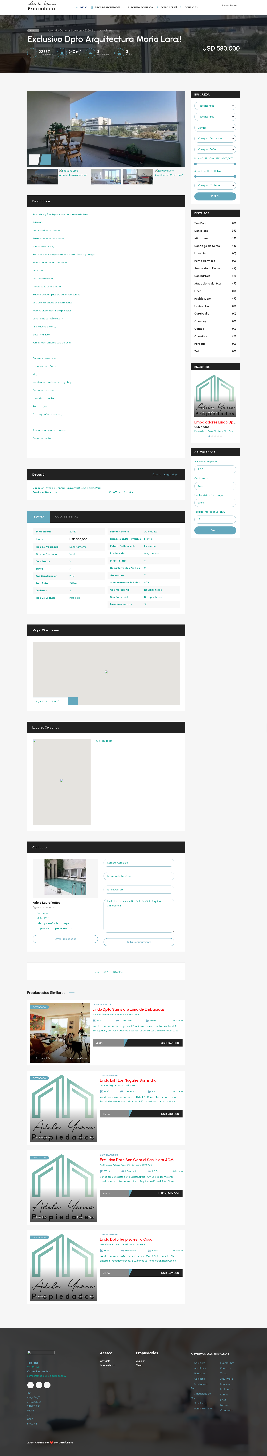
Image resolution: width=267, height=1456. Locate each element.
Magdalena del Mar (215, 283)
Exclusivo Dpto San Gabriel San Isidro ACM (137, 1159)
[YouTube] (39, 1385)
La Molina (215, 253)
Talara (215, 351)
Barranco (199, 1373)
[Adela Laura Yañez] (65, 876)
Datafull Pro (65, 1442)
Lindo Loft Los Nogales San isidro (128, 1080)
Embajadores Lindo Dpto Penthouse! (225, 422)
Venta (72, 554)
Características (66, 516)
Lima (55, 492)
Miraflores (215, 238)
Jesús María (226, 1378)
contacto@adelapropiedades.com (46, 1375)
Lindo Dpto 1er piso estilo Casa (126, 1239)
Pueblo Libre (215, 298)
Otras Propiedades (65, 938)
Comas (215, 328)
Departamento (77, 546)
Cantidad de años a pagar (209, 495)
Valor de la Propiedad (206, 461)
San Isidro (129, 492)
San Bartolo (215, 276)
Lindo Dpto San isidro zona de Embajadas (129, 1009)
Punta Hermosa (215, 260)
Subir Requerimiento (139, 942)
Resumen (38, 516)
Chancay (215, 321)
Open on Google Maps (165, 474)
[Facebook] (30, 1385)
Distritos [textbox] (201, 127)
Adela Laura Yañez (46, 903)
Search (215, 196)
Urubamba (215, 306)
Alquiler (140, 1360)
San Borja (215, 223)
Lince (215, 291)
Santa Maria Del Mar (215, 268)
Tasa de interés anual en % (209, 511)
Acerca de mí (107, 1365)
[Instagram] (47, 1385)
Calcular (215, 530)
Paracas (215, 343)
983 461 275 (33, 1367)
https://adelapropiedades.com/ (54, 928)
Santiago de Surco (215, 246)
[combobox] (215, 128)
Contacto (105, 1360)
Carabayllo (215, 313)
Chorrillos (215, 336)
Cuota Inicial (201, 478)
